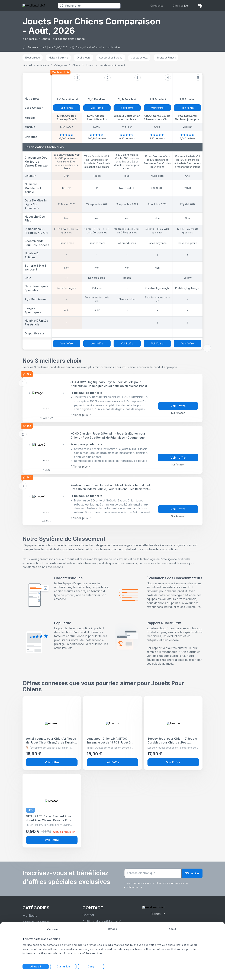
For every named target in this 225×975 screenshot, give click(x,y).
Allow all (35, 966)
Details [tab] (112, 928)
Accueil (27, 65)
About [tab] (172, 928)
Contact (88, 915)
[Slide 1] (46, 408)
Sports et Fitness (166, 57)
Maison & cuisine (58, 57)
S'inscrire (192, 873)
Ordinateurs (83, 57)
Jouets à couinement (112, 65)
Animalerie (43, 65)
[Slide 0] (43, 408)
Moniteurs (29, 915)
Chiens (76, 65)
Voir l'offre (66, 107)
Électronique (32, 57)
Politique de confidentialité (101, 921)
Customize (63, 966)
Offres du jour (181, 5)
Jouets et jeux (139, 57)
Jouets (90, 65)
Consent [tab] (52, 929)
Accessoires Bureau (110, 57)
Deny (91, 966)
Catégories (156, 5)
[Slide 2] (48, 408)
